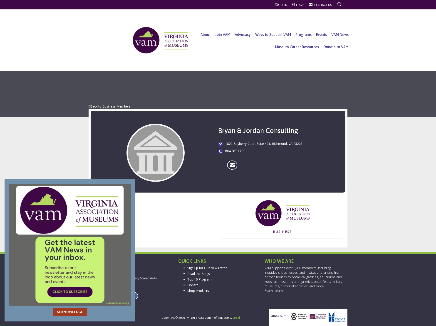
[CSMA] (317, 316)
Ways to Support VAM (273, 35)
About (206, 35)
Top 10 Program (199, 279)
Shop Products (198, 290)
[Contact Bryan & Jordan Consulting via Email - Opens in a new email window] (232, 165)
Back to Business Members (110, 106)
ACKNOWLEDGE (70, 312)
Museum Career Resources (297, 47)
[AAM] (298, 316)
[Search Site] (340, 5)
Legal (236, 318)
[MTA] (336, 316)
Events (321, 35)
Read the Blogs (198, 273)
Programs (303, 35)
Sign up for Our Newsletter (207, 268)
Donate (192, 285)
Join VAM (222, 35)
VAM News (340, 35)
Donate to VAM (336, 47)
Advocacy (243, 35)
